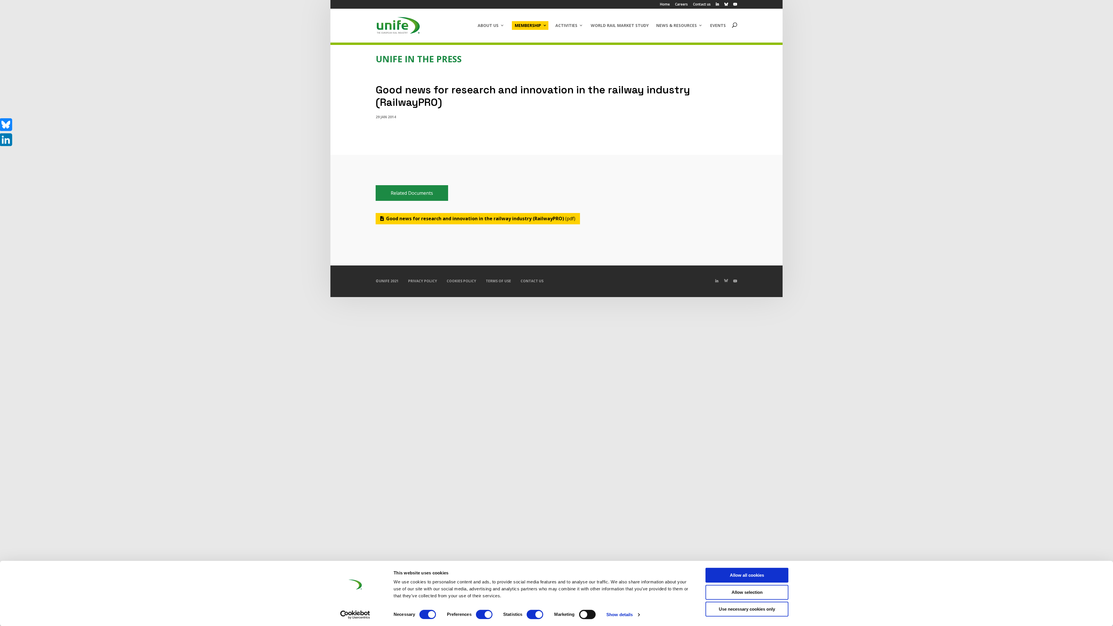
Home (665, 5)
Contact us (702, 5)
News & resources (676, 25)
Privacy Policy (422, 281)
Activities (566, 25)
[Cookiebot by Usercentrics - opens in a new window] (355, 614)
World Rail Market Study (620, 25)
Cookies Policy (461, 281)
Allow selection (747, 592)
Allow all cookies (747, 575)
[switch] (484, 614)
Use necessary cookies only (747, 609)
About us (488, 25)
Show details (619, 614)
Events (718, 25)
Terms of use (498, 281)
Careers (681, 5)
